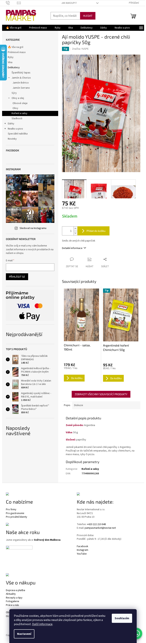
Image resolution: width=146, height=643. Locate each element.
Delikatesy (14, 67)
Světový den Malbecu (47, 540)
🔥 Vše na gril (15, 47)
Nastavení (24, 634)
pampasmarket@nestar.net (100, 528)
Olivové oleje (20, 103)
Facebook (82, 546)
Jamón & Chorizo (21, 78)
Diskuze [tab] (78, 405)
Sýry (14, 93)
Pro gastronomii (15, 513)
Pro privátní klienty (16, 517)
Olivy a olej (18, 98)
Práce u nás (12, 605)
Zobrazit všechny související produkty (101, 394)
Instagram (82, 550)
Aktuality (11, 594)
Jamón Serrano (21, 88)
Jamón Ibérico (21, 83)
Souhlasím (122, 618)
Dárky (11, 124)
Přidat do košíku (96, 230)
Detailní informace (72, 248)
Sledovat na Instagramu (33, 228)
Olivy (15, 108)
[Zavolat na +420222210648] (11, 3)
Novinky (12, 139)
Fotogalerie (12, 601)
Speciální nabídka (18, 134)
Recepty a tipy (14, 598)
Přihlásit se (17, 276)
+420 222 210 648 (96, 524)
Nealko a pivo (15, 129)
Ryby (10, 57)
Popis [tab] (67, 405)
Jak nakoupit (69, 3)
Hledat (87, 15)
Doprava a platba (15, 590)
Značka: (80, 49)
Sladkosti (17, 118)
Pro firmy (11, 509)
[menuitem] (13, 28)
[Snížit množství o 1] (75, 233)
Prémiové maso (17, 52)
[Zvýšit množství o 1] (75, 229)
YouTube (82, 554)
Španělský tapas (21, 73)
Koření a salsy (19, 113)
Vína (10, 62)
